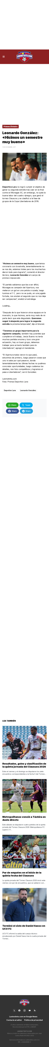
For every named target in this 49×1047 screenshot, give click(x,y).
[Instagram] (24, 1010)
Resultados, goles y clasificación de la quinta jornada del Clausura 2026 (24, 765)
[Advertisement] (24, 24)
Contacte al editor (14, 1020)
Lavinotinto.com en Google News (23, 1017)
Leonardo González (28, 390)
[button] (3, 56)
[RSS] (35, 1010)
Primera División (10, 127)
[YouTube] (30, 1010)
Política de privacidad (33, 1020)
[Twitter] (14, 1010)
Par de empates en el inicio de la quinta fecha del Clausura (21, 874)
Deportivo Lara (10, 390)
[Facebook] (19, 1010)
